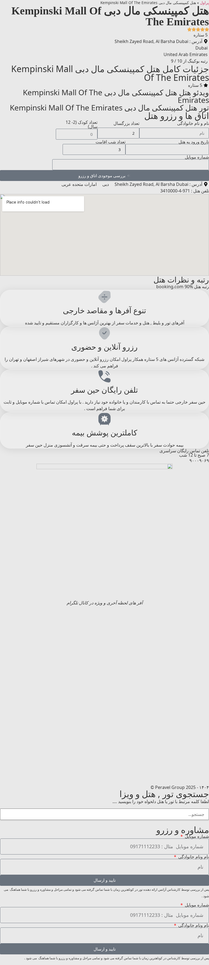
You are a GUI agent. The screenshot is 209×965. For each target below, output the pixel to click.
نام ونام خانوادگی (193, 857)
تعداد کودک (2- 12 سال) (81, 124)
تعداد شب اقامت (110, 142)
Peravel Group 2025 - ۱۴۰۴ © (179, 787)
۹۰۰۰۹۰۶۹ (199, 460)
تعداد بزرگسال (126, 123)
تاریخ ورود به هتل (194, 142)
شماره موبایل (197, 157)
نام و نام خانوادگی (193, 123)
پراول (204, 2)
